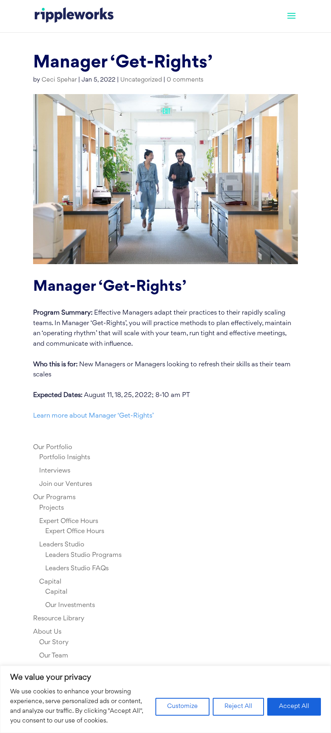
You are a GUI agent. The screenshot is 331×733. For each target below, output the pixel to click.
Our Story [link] (54, 642)
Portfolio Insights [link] (64, 457)
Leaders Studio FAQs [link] (77, 568)
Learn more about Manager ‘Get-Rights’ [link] (93, 416)
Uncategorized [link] (141, 80)
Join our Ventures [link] (65, 484)
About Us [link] (47, 632)
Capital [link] (50, 582)
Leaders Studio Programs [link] (83, 555)
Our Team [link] (53, 656)
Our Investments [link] (70, 605)
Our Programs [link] (54, 497)
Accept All (294, 707)
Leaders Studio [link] (61, 545)
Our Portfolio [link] (52, 447)
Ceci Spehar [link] (59, 80)
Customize (182, 707)
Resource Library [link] (58, 618)
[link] (74, 16)
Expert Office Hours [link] (68, 521)
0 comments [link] (185, 80)
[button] (291, 21)
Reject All (238, 707)
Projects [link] (51, 508)
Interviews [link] (54, 471)
